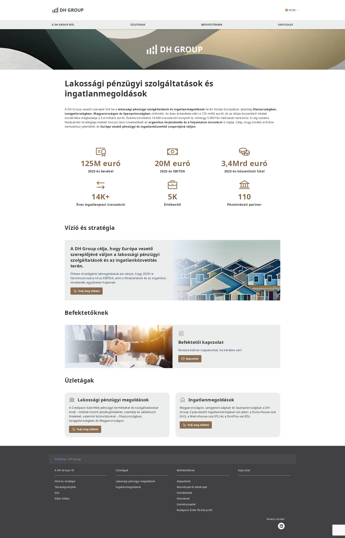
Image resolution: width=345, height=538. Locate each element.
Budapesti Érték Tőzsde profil (194, 510)
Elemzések (183, 498)
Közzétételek (184, 492)
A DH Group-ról (63, 24)
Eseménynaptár (186, 504)
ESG (57, 492)
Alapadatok (183, 481)
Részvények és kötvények (192, 487)
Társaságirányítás (65, 487)
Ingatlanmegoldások (128, 487)
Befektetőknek (211, 24)
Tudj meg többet (89, 291)
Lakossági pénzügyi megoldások (135, 481)
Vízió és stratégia (65, 481)
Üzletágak (137, 24)
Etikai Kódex (62, 498)
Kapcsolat (285, 24)
